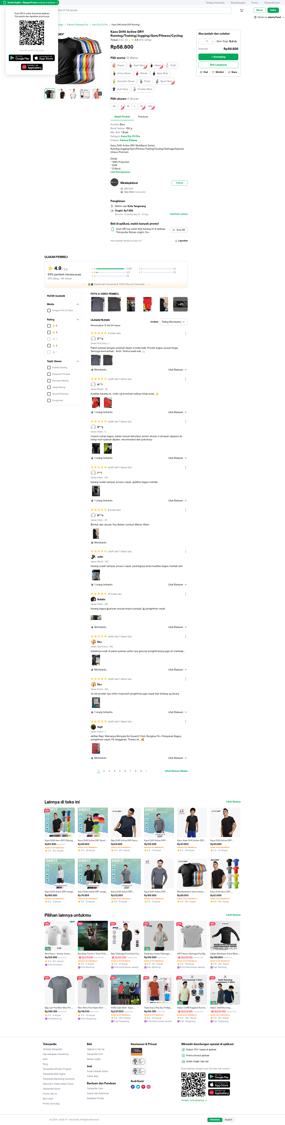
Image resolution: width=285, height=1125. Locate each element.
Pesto (147, 81)
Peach (120, 65)
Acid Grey (122, 89)
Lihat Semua (233, 801)
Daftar (273, 10)
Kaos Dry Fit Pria (100, 24)
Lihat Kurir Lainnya (179, 214)
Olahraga (58, 24)
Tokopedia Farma (51, 1088)
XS (114, 106)
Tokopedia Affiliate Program (57, 1069)
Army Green (124, 73)
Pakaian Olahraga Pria (77, 24)
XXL (150, 106)
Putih (173, 65)
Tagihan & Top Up (95, 1049)
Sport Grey (166, 81)
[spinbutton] (207, 41)
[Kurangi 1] (201, 41)
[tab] (122, 116)
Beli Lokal (48, 1098)
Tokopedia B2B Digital (54, 1074)
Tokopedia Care (272, 2)
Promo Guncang (51, 1103)
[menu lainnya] (186, 333)
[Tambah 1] (213, 41)
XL (141, 106)
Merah (143, 73)
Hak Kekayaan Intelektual (55, 1054)
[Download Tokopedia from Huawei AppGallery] (219, 1092)
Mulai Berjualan (238, 2)
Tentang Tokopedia (215, 2)
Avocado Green (126, 81)
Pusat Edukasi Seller (97, 1071)
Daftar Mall (92, 1076)
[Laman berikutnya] (146, 771)
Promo (255, 2)
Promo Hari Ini (50, 1093)
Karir (45, 1059)
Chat (205, 72)
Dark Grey (139, 65)
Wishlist (220, 72)
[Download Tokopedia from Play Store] (219, 1076)
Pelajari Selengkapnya (192, 1100)
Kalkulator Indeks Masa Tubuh (58, 1083)
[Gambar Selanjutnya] (100, 94)
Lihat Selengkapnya (120, 172)
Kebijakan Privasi (95, 1098)
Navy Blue (162, 73)
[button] (269, 17)
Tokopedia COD (95, 1054)
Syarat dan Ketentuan (98, 1093)
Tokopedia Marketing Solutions (59, 1079)
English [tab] (228, 1119)
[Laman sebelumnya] (93, 771)
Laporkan (183, 240)
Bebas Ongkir (94, 1059)
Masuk (259, 10)
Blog (45, 1064)
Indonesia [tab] (215, 1119)
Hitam (158, 65)
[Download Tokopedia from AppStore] (219, 1084)
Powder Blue (145, 89)
